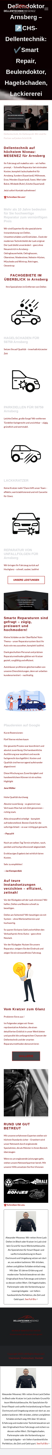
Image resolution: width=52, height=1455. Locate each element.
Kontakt (39, 1358)
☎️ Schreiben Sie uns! (14, 197)
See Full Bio (30, 1299)
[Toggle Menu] (46, 9)
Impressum (14, 1358)
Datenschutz (27, 1358)
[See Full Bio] (37, 1299)
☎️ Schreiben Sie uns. (14, 1204)
